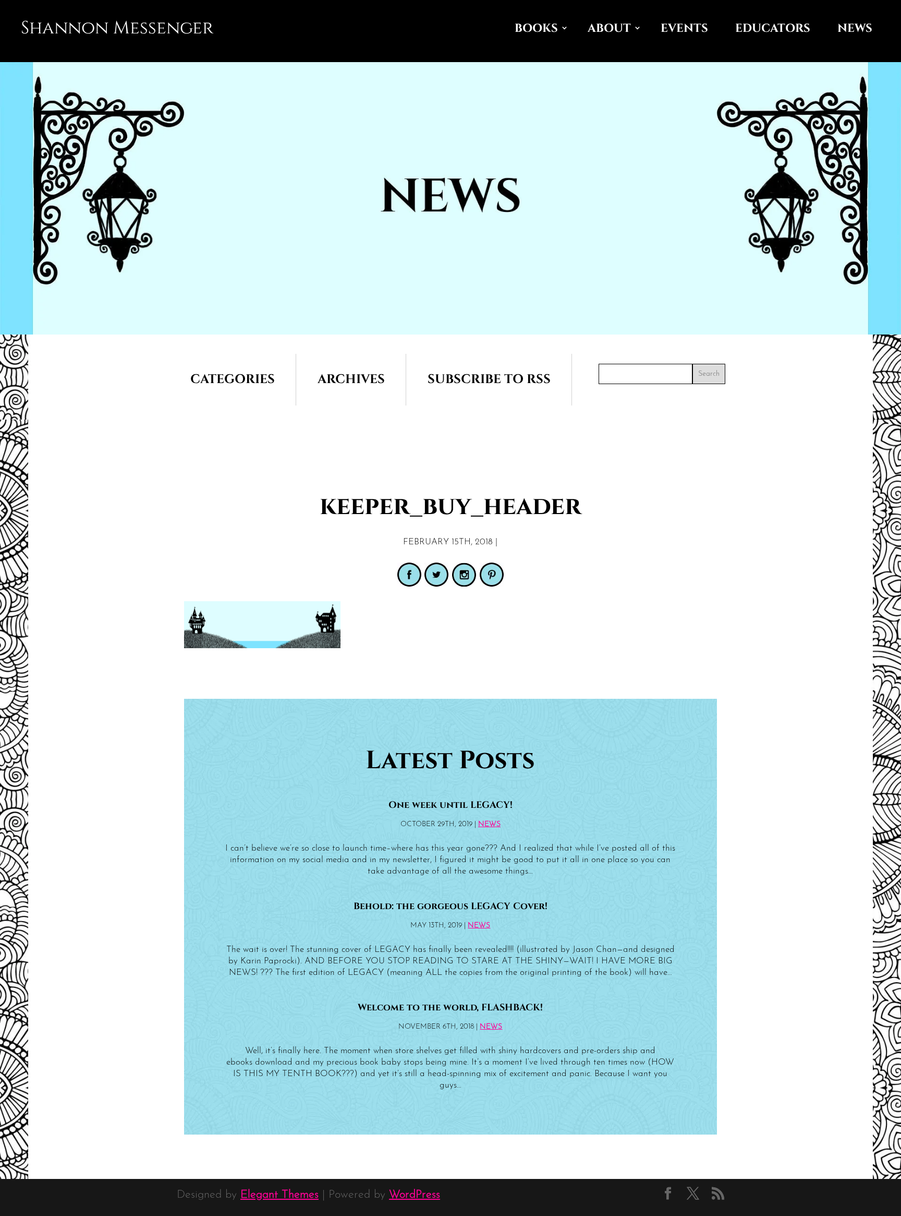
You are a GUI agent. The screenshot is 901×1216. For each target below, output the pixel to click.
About (609, 28)
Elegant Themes (279, 1195)
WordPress (414, 1195)
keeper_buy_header (450, 506)
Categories (232, 379)
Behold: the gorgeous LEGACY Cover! (450, 906)
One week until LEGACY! (450, 805)
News (854, 28)
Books (536, 28)
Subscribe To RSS (489, 379)
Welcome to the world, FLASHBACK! (450, 1008)
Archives (351, 379)
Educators (772, 28)
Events (684, 28)
